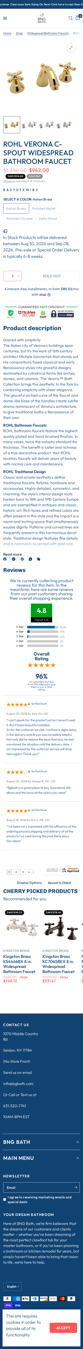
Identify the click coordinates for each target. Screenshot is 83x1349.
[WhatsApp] (31, 559)
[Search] (70, 18)
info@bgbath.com (18, 1083)
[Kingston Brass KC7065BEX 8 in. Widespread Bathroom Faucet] (61, 927)
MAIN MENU (18, 1158)
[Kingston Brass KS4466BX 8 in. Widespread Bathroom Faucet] (22, 927)
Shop (19, 33)
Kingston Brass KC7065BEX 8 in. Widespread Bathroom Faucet (58, 964)
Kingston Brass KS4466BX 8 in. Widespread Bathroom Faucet (19, 964)
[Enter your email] (75, 1187)
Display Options (29, 882)
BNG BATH (16, 1142)
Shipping (9, 181)
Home (7, 33)
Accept (63, 1327)
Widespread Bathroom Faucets (48, 33)
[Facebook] (5, 559)
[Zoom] (71, 48)
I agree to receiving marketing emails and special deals (40, 1199)
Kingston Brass (16, 950)
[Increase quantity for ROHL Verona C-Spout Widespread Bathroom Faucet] (18, 276)
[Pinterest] (23, 559)
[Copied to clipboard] (39, 559)
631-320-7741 (14, 1105)
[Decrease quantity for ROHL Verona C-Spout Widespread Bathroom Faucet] (6, 276)
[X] (14, 559)
